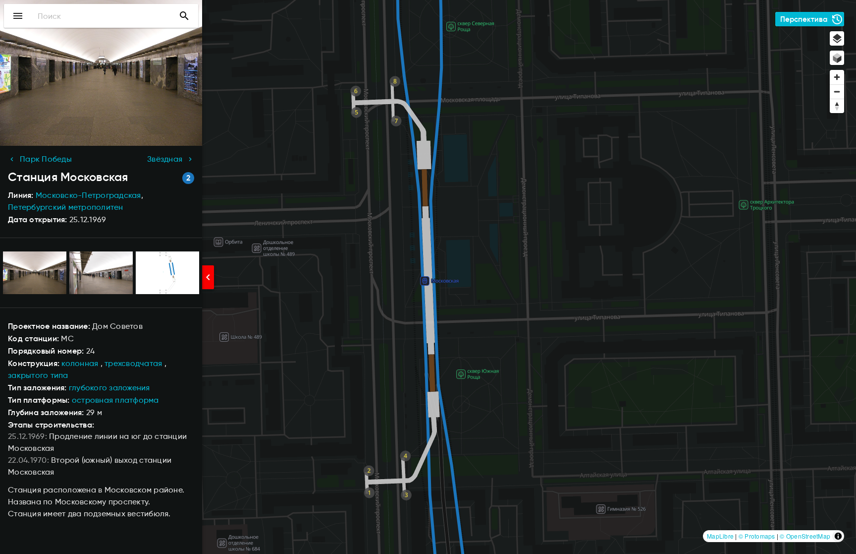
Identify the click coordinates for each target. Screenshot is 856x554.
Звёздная (164, 159)
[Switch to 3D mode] (837, 58)
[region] (428, 277)
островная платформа (115, 400)
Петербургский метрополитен (65, 207)
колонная (79, 363)
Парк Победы (46, 159)
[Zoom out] (837, 91)
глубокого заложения (109, 387)
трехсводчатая (133, 363)
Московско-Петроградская (88, 195)
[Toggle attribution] (838, 536)
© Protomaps (757, 536)
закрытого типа (38, 375)
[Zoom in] (837, 77)
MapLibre (720, 536)
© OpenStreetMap (805, 536)
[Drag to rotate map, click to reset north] (837, 106)
